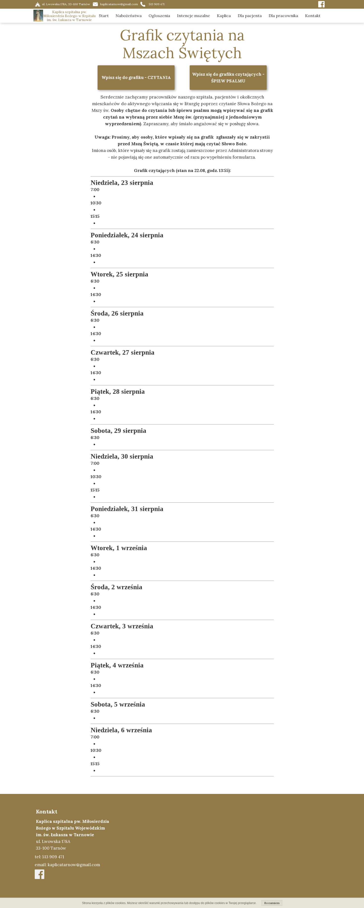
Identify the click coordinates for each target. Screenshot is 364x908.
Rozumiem (272, 903)
